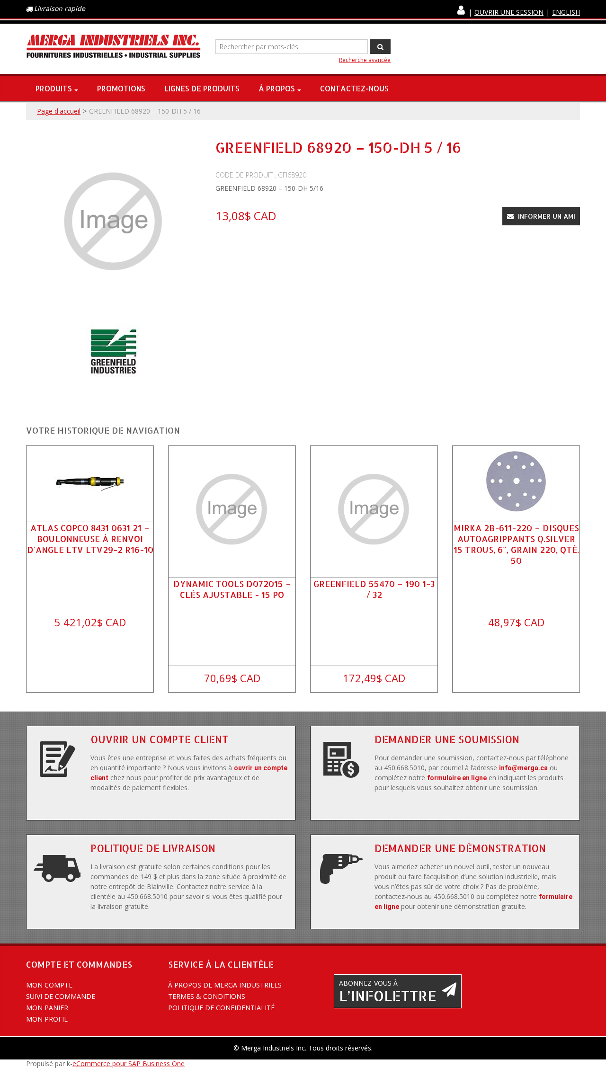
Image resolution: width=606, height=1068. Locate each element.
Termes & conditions (206, 996)
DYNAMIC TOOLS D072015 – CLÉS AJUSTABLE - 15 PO (232, 589)
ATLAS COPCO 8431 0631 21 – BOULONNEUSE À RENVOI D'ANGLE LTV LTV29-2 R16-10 (90, 538)
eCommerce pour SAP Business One (128, 1063)
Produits (54, 88)
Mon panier (47, 1007)
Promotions (121, 88)
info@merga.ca (523, 768)
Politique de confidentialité (221, 1007)
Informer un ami (545, 216)
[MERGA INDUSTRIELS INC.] (113, 46)
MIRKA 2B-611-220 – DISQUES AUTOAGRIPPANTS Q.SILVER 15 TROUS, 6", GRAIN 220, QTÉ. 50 (516, 544)
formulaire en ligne (457, 778)
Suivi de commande (60, 996)
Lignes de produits (202, 88)
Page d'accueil (58, 111)
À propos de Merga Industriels (225, 984)
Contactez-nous (354, 88)
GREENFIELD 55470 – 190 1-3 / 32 (374, 589)
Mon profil (47, 1019)
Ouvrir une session (509, 12)
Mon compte (49, 984)
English (566, 12)
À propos (276, 88)
